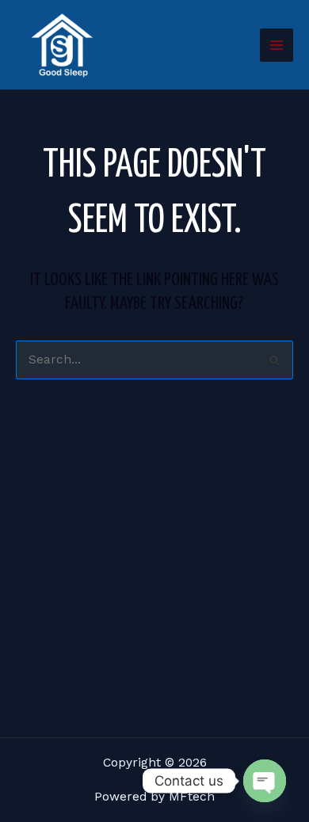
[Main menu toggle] (276, 45)
